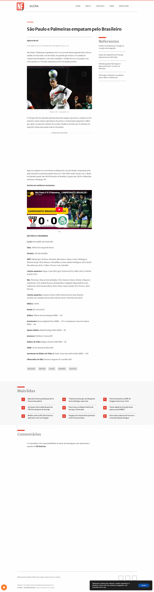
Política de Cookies (38, 577)
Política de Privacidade (24, 577)
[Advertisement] (59, 150)
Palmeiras (62, 369)
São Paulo (73, 369)
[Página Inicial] (20, 6)
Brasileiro (31, 369)
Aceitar (143, 585)
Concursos (100, 6)
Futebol (52, 369)
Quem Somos (49, 577)
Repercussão (124, 6)
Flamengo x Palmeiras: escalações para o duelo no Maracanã (111, 76)
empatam (42, 369)
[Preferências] (4, 587)
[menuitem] (78, 6)
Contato (57, 577)
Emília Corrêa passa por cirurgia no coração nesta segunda (111, 47)
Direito (88, 6)
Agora (34, 6)
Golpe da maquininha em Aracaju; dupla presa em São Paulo (111, 56)
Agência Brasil (32, 41)
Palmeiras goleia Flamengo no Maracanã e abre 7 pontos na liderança (110, 66)
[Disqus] (61, 479)
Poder (111, 6)
